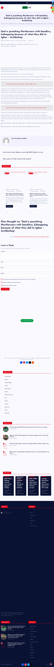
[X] (53, 4)
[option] (8, 486)
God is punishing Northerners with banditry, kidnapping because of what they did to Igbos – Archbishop (29, 23)
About (31, 523)
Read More (9, 206)
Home (2, 23)
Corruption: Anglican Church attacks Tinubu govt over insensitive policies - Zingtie (31, 236)
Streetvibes (7, 413)
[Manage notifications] (51, 664)
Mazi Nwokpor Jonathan (8, 40)
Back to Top (49, 664)
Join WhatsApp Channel (27, 320)
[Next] (50, 473)
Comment (3, 251)
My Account (32, 515)
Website (2, 273)
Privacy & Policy (33, 525)
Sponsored (32, 652)
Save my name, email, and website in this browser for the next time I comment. (19, 279)
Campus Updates (8, 382)
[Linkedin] (53, 6)
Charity (6, 385)
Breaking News (8, 376)
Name (2, 261)
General (6, 391)
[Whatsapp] (53, 10)
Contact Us (32, 520)
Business (6, 379)
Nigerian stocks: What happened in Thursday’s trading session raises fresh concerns (16, 636)
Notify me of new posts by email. (9, 285)
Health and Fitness (9, 394)
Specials (32, 649)
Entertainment (8, 388)
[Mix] (53, 8)
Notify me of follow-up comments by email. (12, 282)
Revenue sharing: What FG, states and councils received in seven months (28, 427)
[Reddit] (53, 11)
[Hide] (53, 13)
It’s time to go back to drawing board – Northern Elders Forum (21, 84)
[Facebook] (53, 2)
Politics (31, 647)
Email (2, 267)
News (16, 40)
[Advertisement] (27, 303)
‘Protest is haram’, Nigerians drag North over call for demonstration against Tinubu (26, 107)
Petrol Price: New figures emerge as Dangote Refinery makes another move (29, 443)
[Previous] (48, 473)
